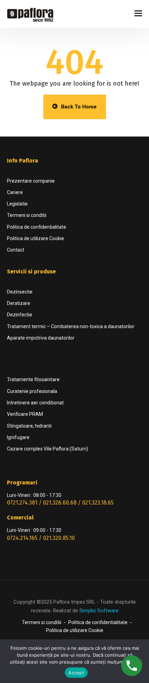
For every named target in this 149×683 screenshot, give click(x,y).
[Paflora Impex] (33, 14)
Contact (15, 250)
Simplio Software (99, 610)
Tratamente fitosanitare (33, 379)
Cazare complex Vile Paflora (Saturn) (47, 449)
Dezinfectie (19, 314)
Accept (76, 672)
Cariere (15, 192)
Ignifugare (18, 437)
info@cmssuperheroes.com (41, 556)
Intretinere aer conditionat (35, 402)
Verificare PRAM (25, 414)
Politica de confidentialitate (36, 227)
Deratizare (18, 303)
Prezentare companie (31, 181)
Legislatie (17, 204)
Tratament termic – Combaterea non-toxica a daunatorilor (70, 326)
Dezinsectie (20, 292)
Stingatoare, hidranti (29, 426)
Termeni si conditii (26, 215)
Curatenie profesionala (32, 391)
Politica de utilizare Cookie (35, 238)
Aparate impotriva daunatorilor (40, 338)
